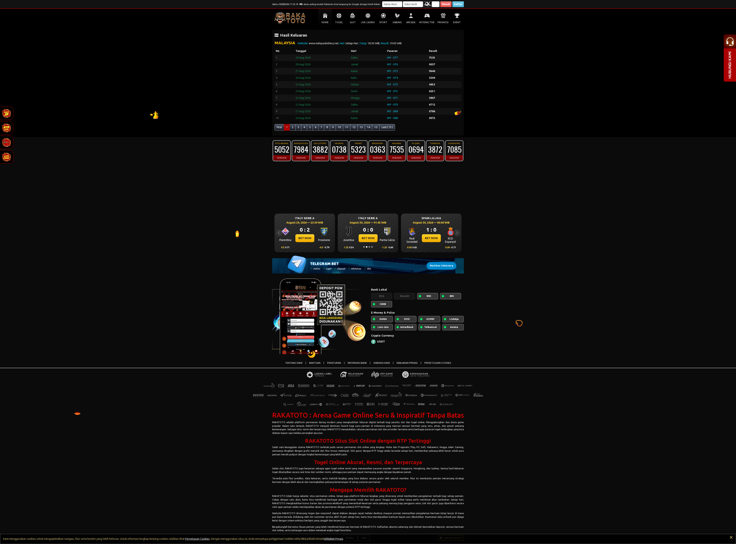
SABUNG (397, 22)
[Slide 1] (364, 247)
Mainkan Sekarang (441, 265)
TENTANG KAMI (293, 363)
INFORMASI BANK (357, 363)
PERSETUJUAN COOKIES (437, 363)
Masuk (446, 4)
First (279, 127)
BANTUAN (314, 363)
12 (354, 127)
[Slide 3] (369, 247)
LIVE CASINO (368, 22)
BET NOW (304, 238)
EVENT (457, 22)
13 (361, 127)
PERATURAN (334, 363)
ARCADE (411, 22)
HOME (325, 22)
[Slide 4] (372, 247)
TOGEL (339, 22)
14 (368, 127)
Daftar (458, 4)
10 (339, 127)
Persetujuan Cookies (197, 538)
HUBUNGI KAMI (382, 363)
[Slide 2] (366, 247)
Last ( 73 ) (387, 127)
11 (346, 127)
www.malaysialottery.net (323, 43)
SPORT (383, 22)
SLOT (353, 22)
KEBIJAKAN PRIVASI (407, 363)
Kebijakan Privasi (333, 538)
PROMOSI (443, 22)
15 (375, 127)
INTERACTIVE (427, 22)
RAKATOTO (278, 422)
